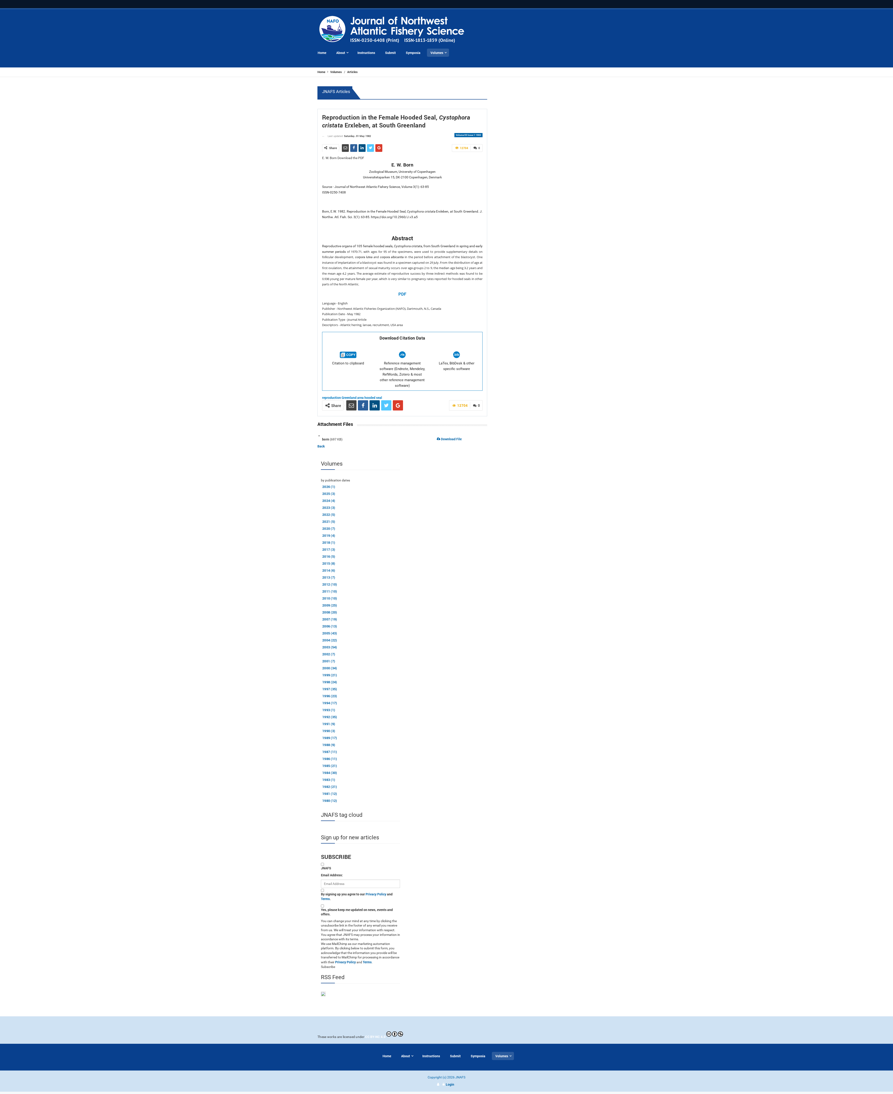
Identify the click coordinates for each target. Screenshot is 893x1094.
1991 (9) (328, 724)
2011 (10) (329, 591)
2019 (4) (328, 535)
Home (321, 72)
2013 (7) (328, 577)
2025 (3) (328, 493)
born (325, 439)
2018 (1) (328, 542)
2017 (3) (328, 549)
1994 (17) (329, 703)
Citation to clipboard (348, 363)
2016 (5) (328, 556)
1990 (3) (328, 731)
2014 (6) (328, 570)
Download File (451, 439)
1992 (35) (329, 717)
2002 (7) (328, 654)
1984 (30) (329, 772)
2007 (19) (329, 619)
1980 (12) (329, 800)
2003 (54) (329, 647)
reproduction (331, 397)
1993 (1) (328, 710)
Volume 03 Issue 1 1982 (468, 135)
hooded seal (373, 397)
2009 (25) (329, 605)
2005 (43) (329, 633)
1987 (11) (329, 752)
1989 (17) (329, 738)
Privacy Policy (376, 894)
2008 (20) (329, 612)
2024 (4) (328, 500)
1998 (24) (329, 682)
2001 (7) (328, 661)
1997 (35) (329, 689)
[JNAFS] (392, 29)
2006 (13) (329, 626)
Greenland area (353, 397)
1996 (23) (329, 696)
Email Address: (332, 875)
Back (321, 446)
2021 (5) (328, 521)
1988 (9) (328, 745)
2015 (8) (328, 563)
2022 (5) (328, 514)
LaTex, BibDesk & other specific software (456, 366)
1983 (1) (328, 779)
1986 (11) (329, 759)
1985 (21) (329, 766)
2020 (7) (328, 528)
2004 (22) (329, 640)
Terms (325, 899)
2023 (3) (328, 507)
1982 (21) (329, 786)
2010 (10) (329, 598)
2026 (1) (328, 486)
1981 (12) (329, 793)
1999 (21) (329, 675)
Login (450, 1084)
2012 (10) (329, 584)
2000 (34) (329, 668)
